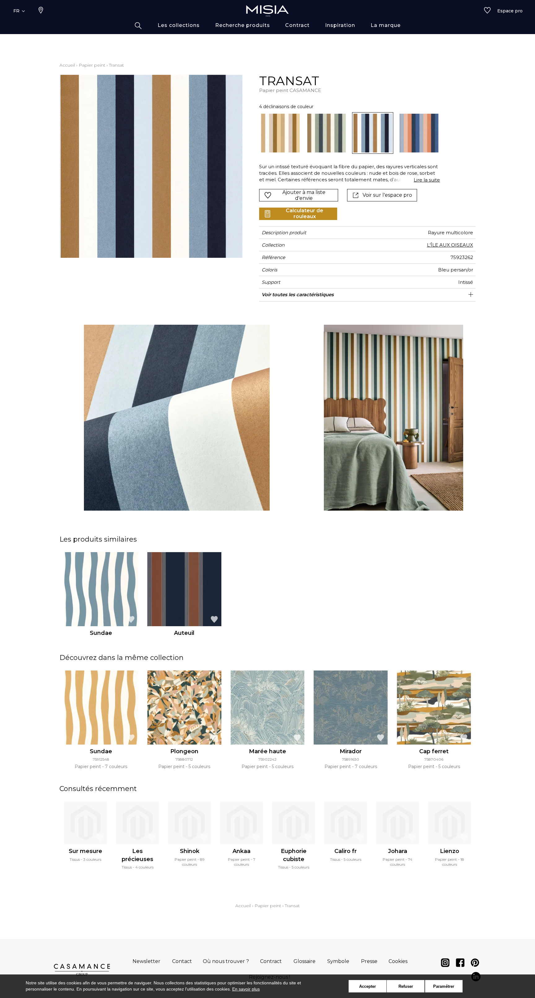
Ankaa (241, 851)
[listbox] (346, 133)
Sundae (101, 633)
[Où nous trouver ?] (41, 11)
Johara (397, 851)
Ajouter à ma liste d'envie (303, 195)
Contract (271, 961)
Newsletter (146, 961)
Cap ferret (434, 751)
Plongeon (184, 751)
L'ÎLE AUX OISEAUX (450, 245)
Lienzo (449, 851)
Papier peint (92, 65)
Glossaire (304, 961)
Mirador (351, 751)
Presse (369, 961)
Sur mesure (85, 851)
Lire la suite (427, 180)
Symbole (338, 961)
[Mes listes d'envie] (487, 11)
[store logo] (267, 11)
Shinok (189, 851)
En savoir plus (246, 989)
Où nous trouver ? (226, 961)
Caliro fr (345, 851)
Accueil (67, 65)
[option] (280, 133)
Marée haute (267, 751)
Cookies (398, 961)
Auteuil (184, 633)
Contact (182, 961)
